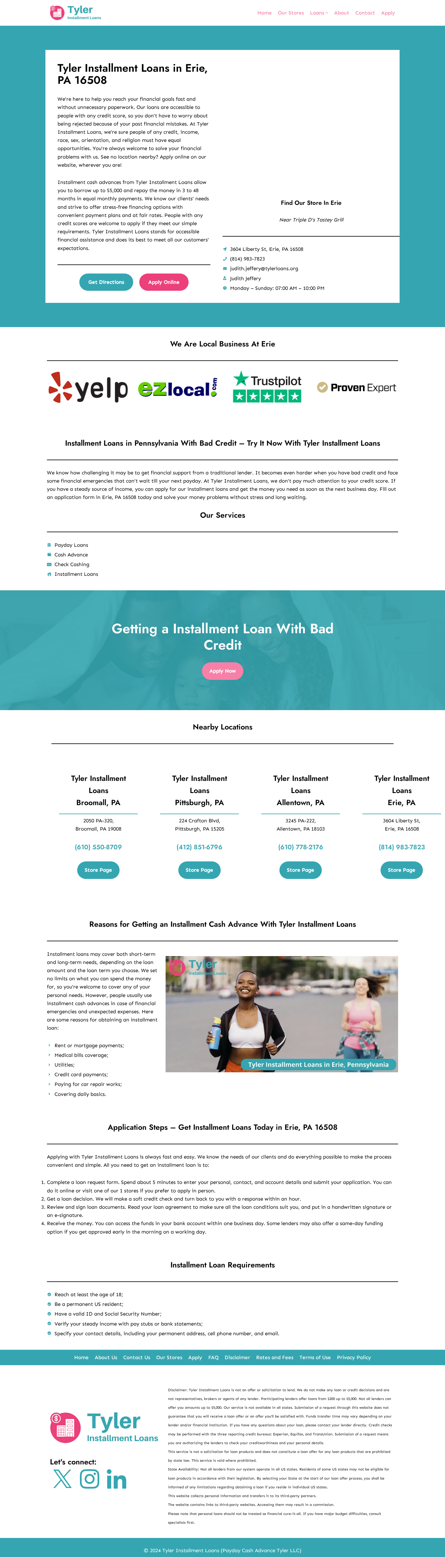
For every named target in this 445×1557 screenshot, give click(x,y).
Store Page (98, 870)
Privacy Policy (354, 1357)
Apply (388, 13)
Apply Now (222, 671)
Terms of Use (315, 1357)
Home (264, 13)
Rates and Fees (274, 1357)
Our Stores (291, 13)
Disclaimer (237, 1357)
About (341, 13)
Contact (365, 13)
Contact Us (136, 1357)
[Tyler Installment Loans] (75, 12)
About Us (106, 1357)
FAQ (213, 1357)
